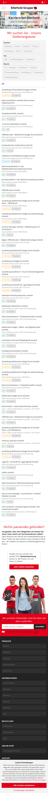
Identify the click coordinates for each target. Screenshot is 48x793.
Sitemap (6, 707)
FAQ (4, 714)
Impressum (7, 726)
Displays (6, 658)
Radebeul (8, 46)
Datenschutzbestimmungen (36, 780)
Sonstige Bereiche (11, 77)
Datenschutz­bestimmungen (28, 632)
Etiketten (6, 652)
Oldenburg (28, 51)
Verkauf (33, 67)
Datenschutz (8, 732)
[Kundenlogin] (43, 2)
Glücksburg (9, 51)
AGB (5, 738)
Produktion (23, 67)
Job (6, 59)
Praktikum (30, 59)
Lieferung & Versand (11, 751)
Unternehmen (9, 683)
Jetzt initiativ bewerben (24, 567)
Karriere (6, 695)
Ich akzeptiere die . (22, 632)
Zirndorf (26, 46)
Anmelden (40, 626)
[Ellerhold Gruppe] (24, 7)
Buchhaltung (26, 72)
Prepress (12, 67)
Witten (17, 46)
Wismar (35, 46)
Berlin (18, 51)
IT (5, 67)
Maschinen (7, 671)
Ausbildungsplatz (16, 59)
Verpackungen (9, 664)
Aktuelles (7, 689)
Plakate (6, 646)
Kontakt (6, 701)
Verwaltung (38, 72)
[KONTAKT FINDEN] (5, 2)
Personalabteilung (11, 72)
